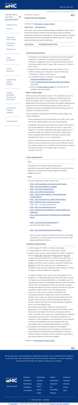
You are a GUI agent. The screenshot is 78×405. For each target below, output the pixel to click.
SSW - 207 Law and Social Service (43, 207)
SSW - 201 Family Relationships (41, 189)
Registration (27, 384)
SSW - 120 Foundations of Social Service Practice (48, 184)
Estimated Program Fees (48, 44)
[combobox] (61, 12)
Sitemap (46, 399)
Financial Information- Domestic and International (11, 96)
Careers (52, 377)
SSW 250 (46, 255)
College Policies (11, 121)
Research (53, 393)
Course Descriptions (10, 59)
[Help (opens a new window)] (74, 15)
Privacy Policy (37, 399)
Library (39, 389)
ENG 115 (31, 265)
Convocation (27, 390)
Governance (54, 380)
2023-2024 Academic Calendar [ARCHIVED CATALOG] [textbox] (60, 11)
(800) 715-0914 (12, 386)
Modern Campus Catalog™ (60, 404)
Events (65, 387)
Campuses (66, 380)
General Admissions (10, 70)
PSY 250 (57, 255)
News (65, 390)
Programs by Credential (10, 44)
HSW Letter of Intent (46, 87)
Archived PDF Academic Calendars (11, 110)
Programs (26, 377)
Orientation (27, 387)
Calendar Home (11, 25)
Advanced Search (11, 19)
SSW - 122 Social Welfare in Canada (43, 186)
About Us (9, 28)
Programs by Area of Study (11, 38)
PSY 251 (67, 255)
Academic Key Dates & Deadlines (11, 82)
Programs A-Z (11, 49)
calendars (14, 404)
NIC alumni (53, 384)
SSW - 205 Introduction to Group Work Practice (48, 199)
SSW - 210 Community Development (43, 222)
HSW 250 (38, 255)
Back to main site (66, 7)
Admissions (27, 380)
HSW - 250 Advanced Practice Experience (46, 230)
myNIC (39, 393)
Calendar (40, 380)
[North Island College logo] (11, 5)
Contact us (66, 377)
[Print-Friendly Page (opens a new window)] (72, 15)
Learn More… (29, 44)
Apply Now (29, 27)
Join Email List (40, 27)
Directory (66, 384)
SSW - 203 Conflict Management (42, 192)
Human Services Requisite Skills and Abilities (53, 82)
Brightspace (41, 377)
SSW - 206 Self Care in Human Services (45, 202)
